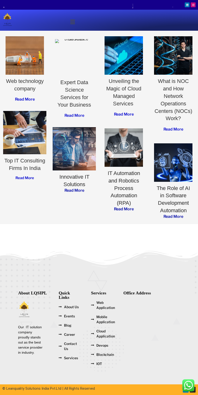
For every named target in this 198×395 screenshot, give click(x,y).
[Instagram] (193, 4)
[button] (72, 21)
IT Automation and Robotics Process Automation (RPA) (124, 188)
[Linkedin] (187, 4)
